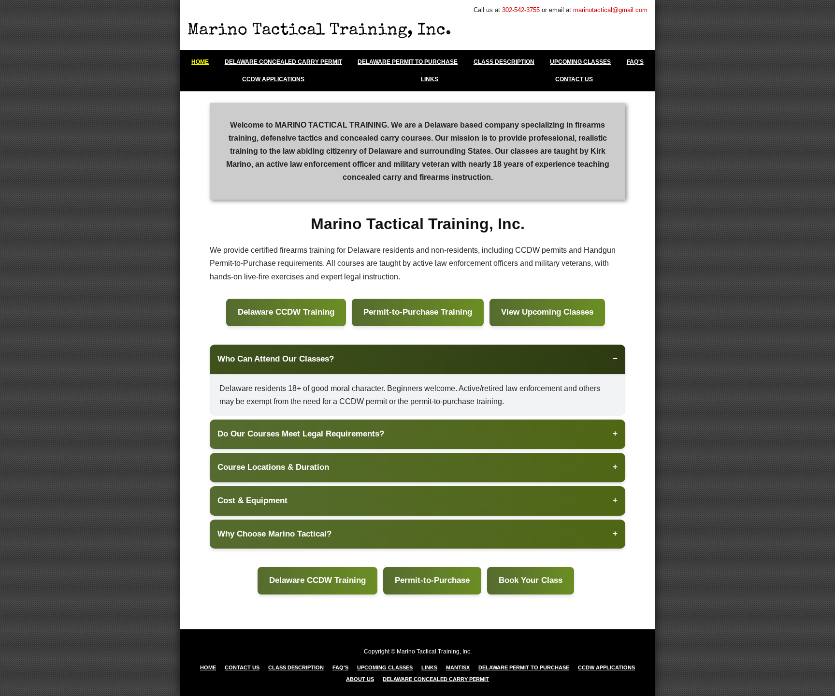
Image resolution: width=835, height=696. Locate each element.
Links (429, 79)
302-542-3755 (521, 10)
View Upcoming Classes (547, 312)
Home (200, 61)
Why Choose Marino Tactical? (274, 533)
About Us (360, 679)
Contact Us (574, 79)
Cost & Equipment (252, 500)
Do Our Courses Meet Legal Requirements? (300, 433)
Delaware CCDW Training (286, 312)
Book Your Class (530, 580)
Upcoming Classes (580, 61)
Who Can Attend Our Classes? (275, 358)
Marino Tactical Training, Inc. (319, 31)
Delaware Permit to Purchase (408, 61)
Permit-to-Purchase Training (417, 312)
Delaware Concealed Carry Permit (283, 61)
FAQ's (635, 61)
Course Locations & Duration (273, 467)
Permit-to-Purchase (432, 580)
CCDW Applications (273, 79)
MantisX (458, 667)
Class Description (504, 61)
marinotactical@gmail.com (610, 10)
